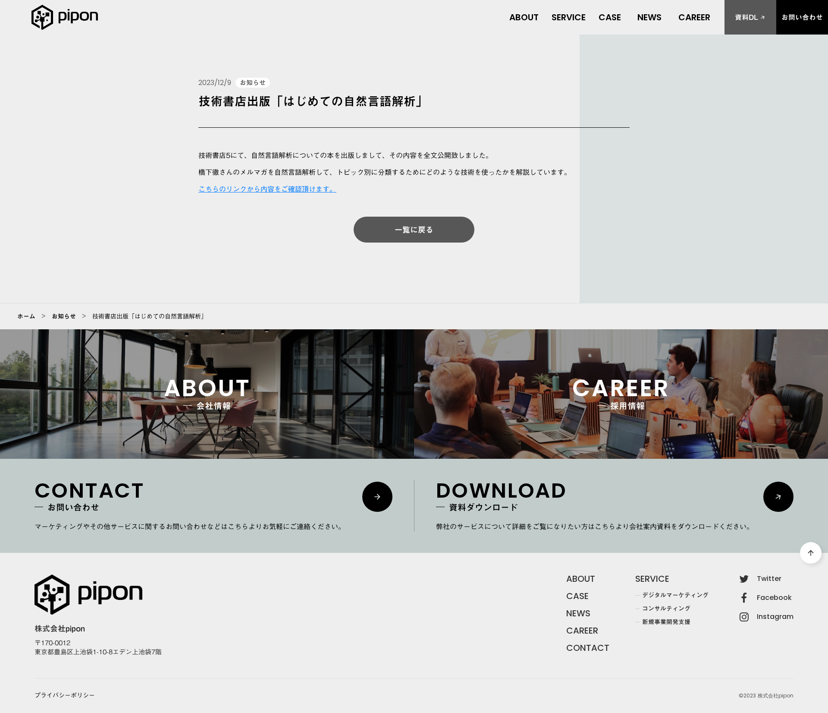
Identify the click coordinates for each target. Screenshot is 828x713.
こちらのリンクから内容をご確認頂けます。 (267, 189)
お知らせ (64, 316)
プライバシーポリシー (64, 695)
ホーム (26, 316)
